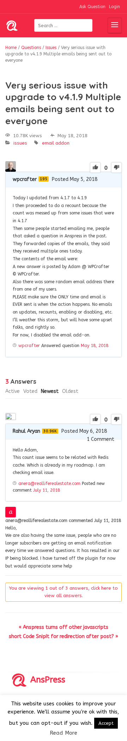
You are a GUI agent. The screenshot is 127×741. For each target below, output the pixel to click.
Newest (50, 391)
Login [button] (114, 6)
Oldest (70, 391)
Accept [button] (106, 723)
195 (43, 179)
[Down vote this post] (116, 167)
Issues (20, 143)
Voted (30, 391)
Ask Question (92, 6)
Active (12, 391)
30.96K (50, 431)
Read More (63, 733)
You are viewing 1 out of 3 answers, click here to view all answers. (63, 591)
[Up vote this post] (95, 167)
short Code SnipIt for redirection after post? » (63, 636)
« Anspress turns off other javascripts (63, 627)
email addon (55, 143)
